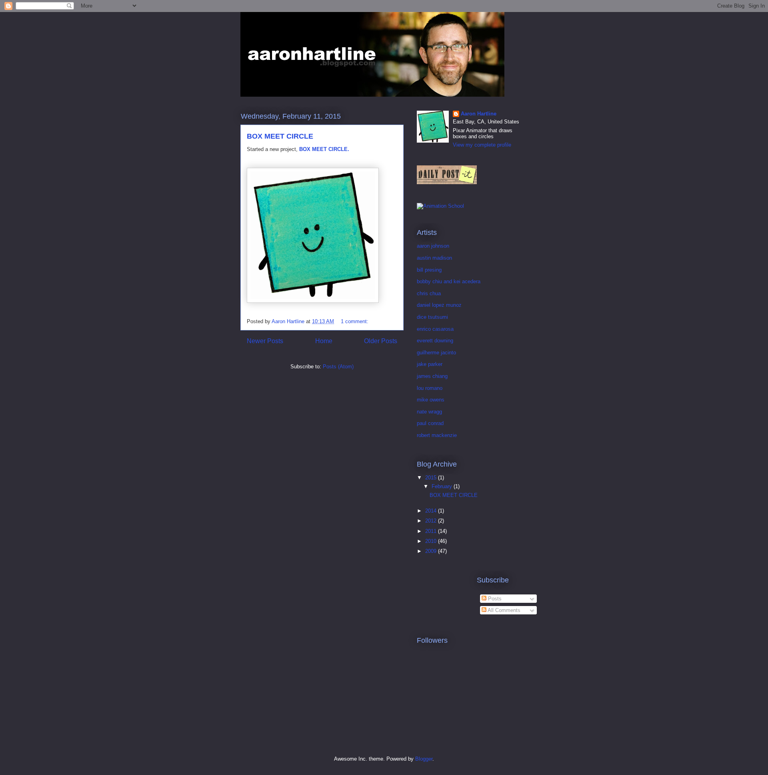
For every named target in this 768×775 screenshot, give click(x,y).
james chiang (432, 376)
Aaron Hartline (478, 114)
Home (323, 341)
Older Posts (380, 341)
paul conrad (430, 423)
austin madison (434, 258)
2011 (431, 531)
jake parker (429, 364)
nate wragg (429, 412)
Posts (494, 599)
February (443, 486)
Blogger (423, 759)
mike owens (430, 400)
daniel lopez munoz (439, 305)
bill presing (429, 270)
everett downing (435, 341)
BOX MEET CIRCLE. (324, 149)
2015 (431, 478)
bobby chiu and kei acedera (448, 281)
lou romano (429, 388)
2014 (431, 511)
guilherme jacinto (436, 353)
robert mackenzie (437, 435)
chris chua (429, 293)
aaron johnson (433, 246)
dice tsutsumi (432, 317)
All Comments (503, 610)
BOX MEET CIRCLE (280, 136)
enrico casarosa (435, 329)
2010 (431, 541)
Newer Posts (265, 341)
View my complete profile (482, 145)
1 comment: (355, 321)
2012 (431, 521)
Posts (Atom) (338, 367)
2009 (431, 551)
